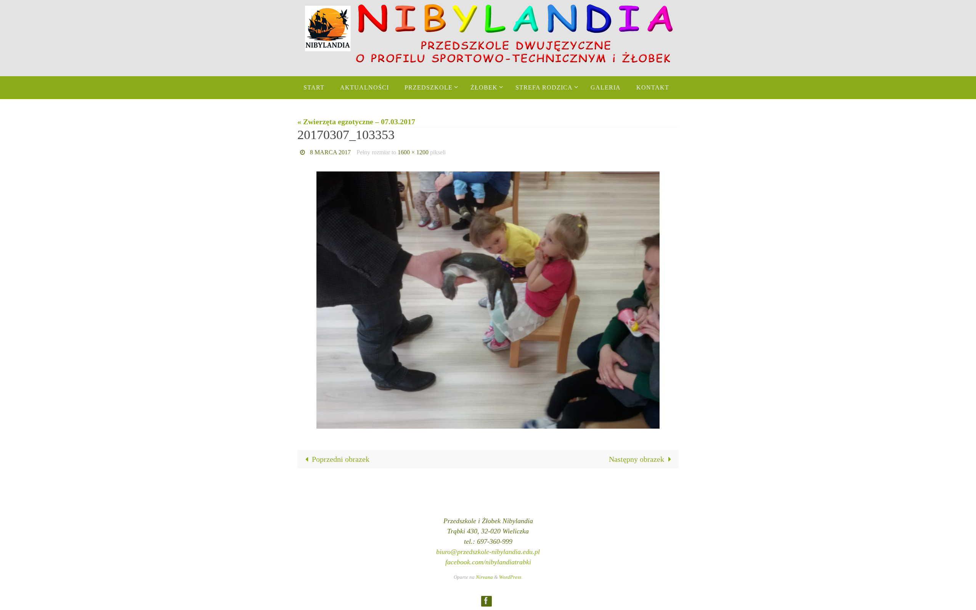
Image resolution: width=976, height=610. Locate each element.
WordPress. (510, 577)
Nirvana (484, 577)
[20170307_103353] (488, 300)
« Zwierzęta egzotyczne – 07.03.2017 (356, 121)
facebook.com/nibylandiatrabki (488, 562)
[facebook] (486, 600)
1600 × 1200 (413, 152)
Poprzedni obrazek (340, 459)
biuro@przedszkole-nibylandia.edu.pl (488, 552)
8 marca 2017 (330, 152)
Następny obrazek (636, 459)
